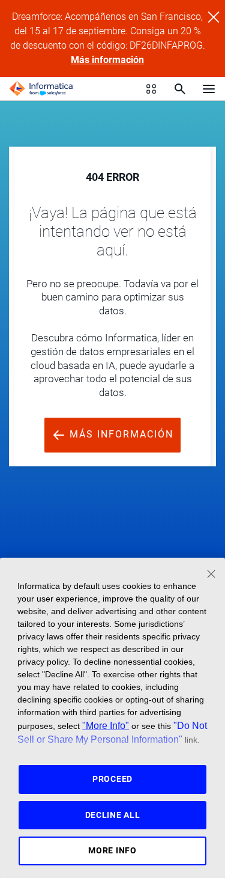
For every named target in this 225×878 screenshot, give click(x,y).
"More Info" (105, 725)
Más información (107, 60)
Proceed (112, 779)
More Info (112, 850)
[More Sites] (151, 89)
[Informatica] (41, 89)
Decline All (112, 815)
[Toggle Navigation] (209, 88)
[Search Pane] (180, 89)
